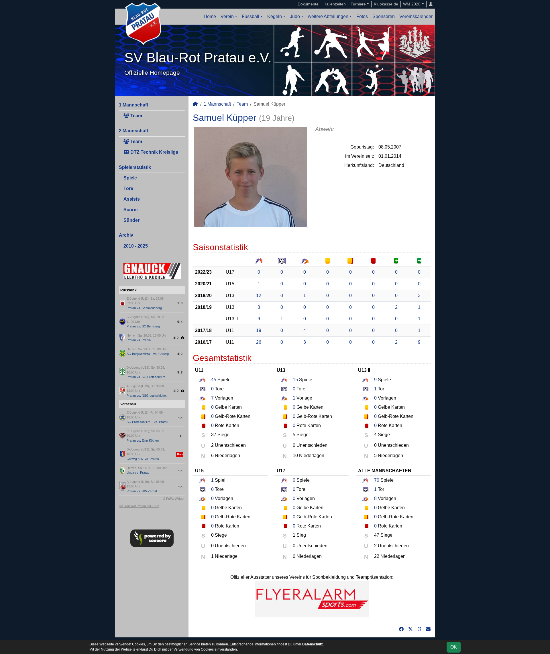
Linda (130, 472)
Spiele (130, 177)
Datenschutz (312, 644)
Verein (227, 16)
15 (295, 379)
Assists (131, 199)
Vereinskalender (416, 16)
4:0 (176, 337)
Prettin (146, 340)
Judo (295, 16)
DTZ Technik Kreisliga (153, 152)
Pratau (131, 308)
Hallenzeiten (334, 4)
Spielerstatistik (135, 167)
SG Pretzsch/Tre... (155, 377)
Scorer (130, 209)
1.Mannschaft (133, 104)
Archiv (126, 235)
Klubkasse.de (386, 4)
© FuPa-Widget (173, 498)
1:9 (180, 303)
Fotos (362, 16)
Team (135, 115)
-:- (180, 417)
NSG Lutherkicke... (155, 395)
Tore (128, 188)
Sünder (131, 220)
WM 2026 (412, 4)
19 (258, 330)
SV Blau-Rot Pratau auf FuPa (139, 506)
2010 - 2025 (135, 246)
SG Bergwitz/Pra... (139, 353)
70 (376, 480)
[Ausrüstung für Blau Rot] (312, 598)
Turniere (358, 4)
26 (258, 342)
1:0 (176, 390)
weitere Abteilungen (328, 16)
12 (258, 295)
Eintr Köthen (150, 440)
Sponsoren (383, 16)
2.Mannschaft (133, 130)
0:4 (180, 321)
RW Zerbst (149, 491)
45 (213, 379)
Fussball (250, 16)
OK (453, 647)
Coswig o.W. (135, 459)
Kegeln (274, 16)
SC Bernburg (151, 326)
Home (210, 16)
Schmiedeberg (152, 308)
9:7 (180, 372)
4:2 (180, 353)
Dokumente (308, 4)
